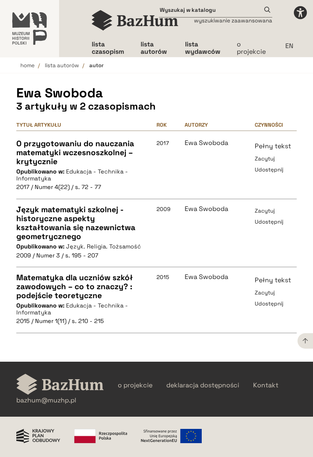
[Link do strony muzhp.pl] (29, 28)
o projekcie (251, 48)
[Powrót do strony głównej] (60, 385)
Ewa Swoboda (206, 143)
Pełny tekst (273, 146)
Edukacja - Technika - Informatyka (72, 175)
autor (96, 65)
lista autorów (62, 65)
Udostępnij (269, 169)
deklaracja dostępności (202, 385)
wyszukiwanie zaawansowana (233, 21)
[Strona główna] (135, 20)
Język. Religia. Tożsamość (103, 246)
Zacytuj (265, 158)
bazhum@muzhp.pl (46, 400)
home (27, 65)
